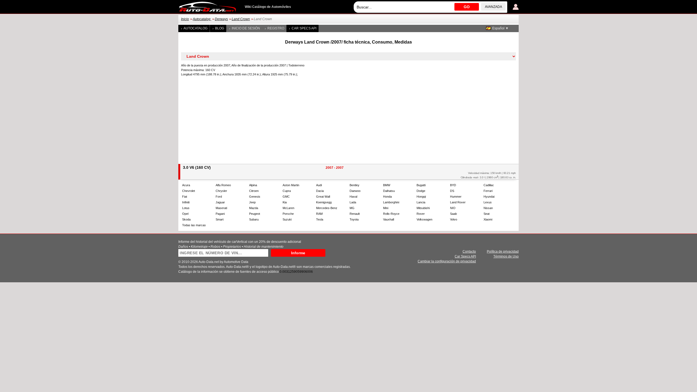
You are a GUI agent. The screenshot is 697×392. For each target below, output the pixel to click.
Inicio (185, 19)
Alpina (253, 185)
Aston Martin (291, 185)
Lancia (421, 202)
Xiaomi (488, 219)
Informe (298, 253)
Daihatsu (389, 190)
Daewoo (355, 190)
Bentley (354, 185)
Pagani (220, 213)
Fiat (184, 196)
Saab (453, 213)
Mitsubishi (423, 208)
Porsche (288, 213)
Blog (219, 28)
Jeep (252, 202)
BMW (386, 185)
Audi (319, 185)
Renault (355, 213)
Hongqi (421, 196)
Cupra (287, 190)
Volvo (453, 219)
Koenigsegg (324, 202)
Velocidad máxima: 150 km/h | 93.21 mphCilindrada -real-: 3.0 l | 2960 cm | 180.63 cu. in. (488, 175)
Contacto (469, 251)
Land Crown (241, 19)
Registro (275, 28)
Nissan (488, 208)
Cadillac (489, 185)
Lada (353, 202)
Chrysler (221, 190)
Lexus (488, 202)
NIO (453, 208)
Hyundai (489, 196)
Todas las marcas (194, 225)
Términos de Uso (506, 256)
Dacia (320, 190)
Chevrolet (188, 190)
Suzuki (287, 219)
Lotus (185, 208)
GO (467, 7)
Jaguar (220, 202)
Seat (487, 213)
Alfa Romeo (223, 185)
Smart (220, 219)
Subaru (254, 219)
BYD (453, 185)
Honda (387, 196)
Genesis (254, 196)
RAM (319, 213)
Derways (221, 19)
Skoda (186, 219)
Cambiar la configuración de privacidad (447, 261)
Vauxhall (388, 219)
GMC (286, 196)
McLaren (288, 208)
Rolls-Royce (391, 213)
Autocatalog (202, 19)
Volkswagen (424, 219)
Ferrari (488, 190)
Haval (353, 196)
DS (452, 190)
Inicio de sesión (246, 28)
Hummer (455, 196)
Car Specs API (304, 28)
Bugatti (421, 185)
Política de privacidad (503, 251)
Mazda (253, 208)
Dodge (421, 190)
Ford (219, 196)
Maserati (221, 208)
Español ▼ (500, 28)
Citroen (254, 190)
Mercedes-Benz (326, 208)
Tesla (319, 219)
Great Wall (323, 196)
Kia (285, 202)
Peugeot (254, 213)
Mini (385, 208)
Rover (421, 213)
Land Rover (458, 202)
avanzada (493, 7)
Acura (186, 185)
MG (352, 208)
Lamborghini (391, 202)
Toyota (354, 219)
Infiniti (185, 202)
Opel (185, 213)
